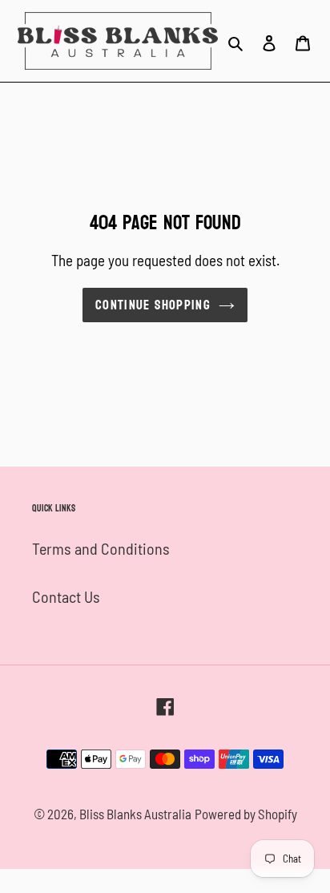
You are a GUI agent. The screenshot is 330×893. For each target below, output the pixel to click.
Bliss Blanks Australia (135, 814)
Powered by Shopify (246, 814)
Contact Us (66, 596)
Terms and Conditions (101, 548)
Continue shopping (153, 305)
